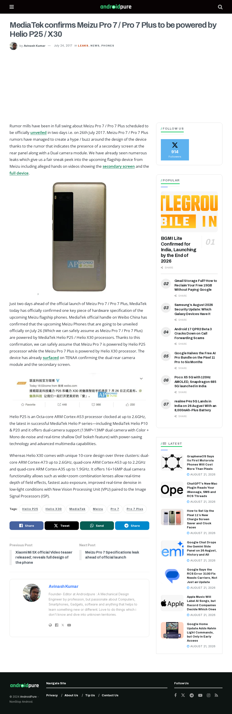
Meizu (98, 509)
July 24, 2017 (63, 45)
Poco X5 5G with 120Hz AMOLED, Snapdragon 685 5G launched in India (195, 382)
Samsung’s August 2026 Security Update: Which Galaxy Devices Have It (193, 309)
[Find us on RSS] (216, 695)
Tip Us (90, 695)
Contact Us (110, 695)
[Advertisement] (116, 84)
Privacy (52, 695)
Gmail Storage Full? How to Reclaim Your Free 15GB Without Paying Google (195, 285)
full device (19, 173)
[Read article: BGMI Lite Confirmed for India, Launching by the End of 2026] (189, 211)
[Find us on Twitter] (183, 695)
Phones (107, 45)
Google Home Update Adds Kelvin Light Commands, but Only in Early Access (201, 632)
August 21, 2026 (202, 474)
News (94, 45)
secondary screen (119, 166)
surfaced (51, 357)
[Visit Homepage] (116, 6)
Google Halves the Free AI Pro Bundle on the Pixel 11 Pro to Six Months (195, 358)
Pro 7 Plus (135, 509)
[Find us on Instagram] (208, 695)
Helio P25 (30, 509)
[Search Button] (220, 7)
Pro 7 (115, 509)
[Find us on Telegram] (192, 695)
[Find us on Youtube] (200, 695)
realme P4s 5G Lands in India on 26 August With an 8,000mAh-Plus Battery (195, 406)
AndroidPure (28, 696)
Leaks (83, 45)
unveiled (38, 132)
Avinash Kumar (35, 45)
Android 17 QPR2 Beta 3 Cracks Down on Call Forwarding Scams (193, 333)
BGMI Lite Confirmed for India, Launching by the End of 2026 (178, 249)
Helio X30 (54, 509)
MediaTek (77, 509)
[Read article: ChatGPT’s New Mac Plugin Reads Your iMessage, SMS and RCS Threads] (172, 490)
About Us (71, 695)
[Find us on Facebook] (175, 695)
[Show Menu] (12, 7)
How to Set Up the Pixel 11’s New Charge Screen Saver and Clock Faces (200, 519)
